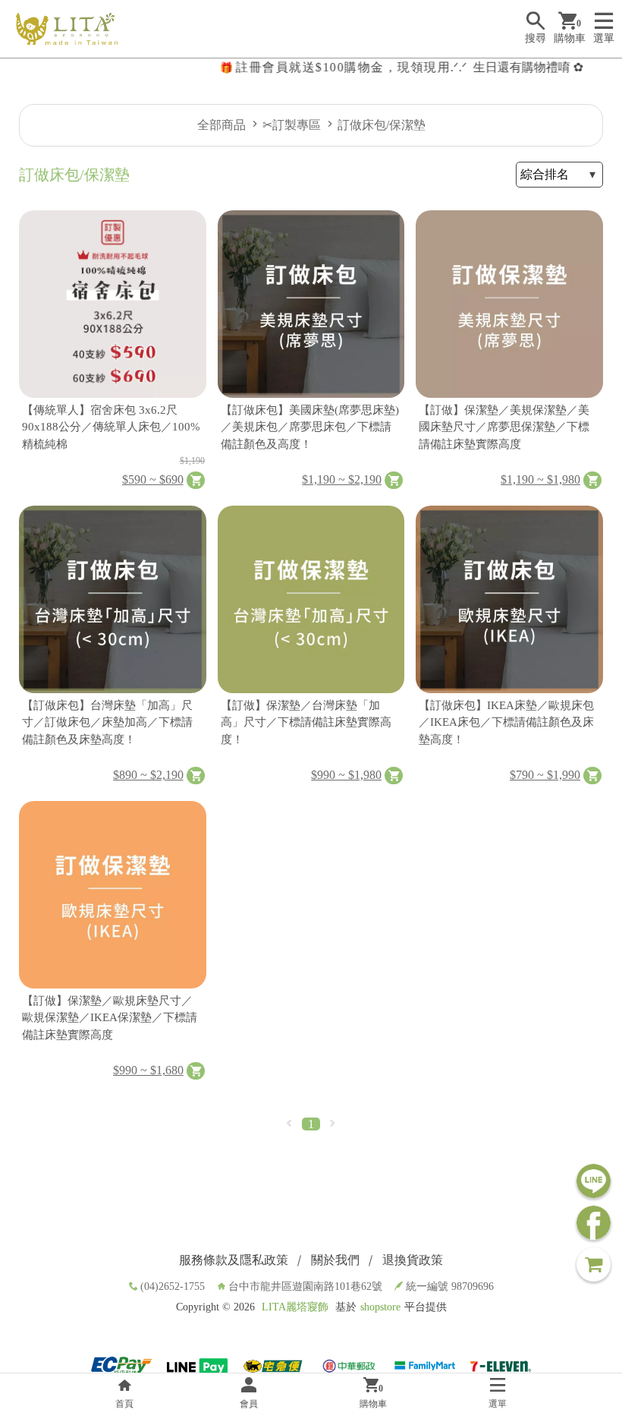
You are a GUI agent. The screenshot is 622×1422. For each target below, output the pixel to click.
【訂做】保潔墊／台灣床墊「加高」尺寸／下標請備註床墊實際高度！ (306, 722)
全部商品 (221, 124)
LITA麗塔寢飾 (295, 1307)
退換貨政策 (412, 1259)
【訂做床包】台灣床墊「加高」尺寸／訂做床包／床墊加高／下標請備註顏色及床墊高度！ (107, 722)
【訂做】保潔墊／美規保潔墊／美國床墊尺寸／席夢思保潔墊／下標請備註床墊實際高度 (504, 427)
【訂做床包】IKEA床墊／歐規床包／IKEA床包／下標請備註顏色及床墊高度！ (506, 722)
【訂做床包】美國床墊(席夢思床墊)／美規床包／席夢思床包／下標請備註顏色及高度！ (310, 427)
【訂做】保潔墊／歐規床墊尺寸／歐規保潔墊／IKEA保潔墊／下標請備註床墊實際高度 (109, 1018)
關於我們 (335, 1259)
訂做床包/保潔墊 (382, 124)
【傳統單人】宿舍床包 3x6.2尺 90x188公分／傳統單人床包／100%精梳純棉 (111, 427)
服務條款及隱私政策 (233, 1259)
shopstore (380, 1307)
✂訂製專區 (291, 124)
